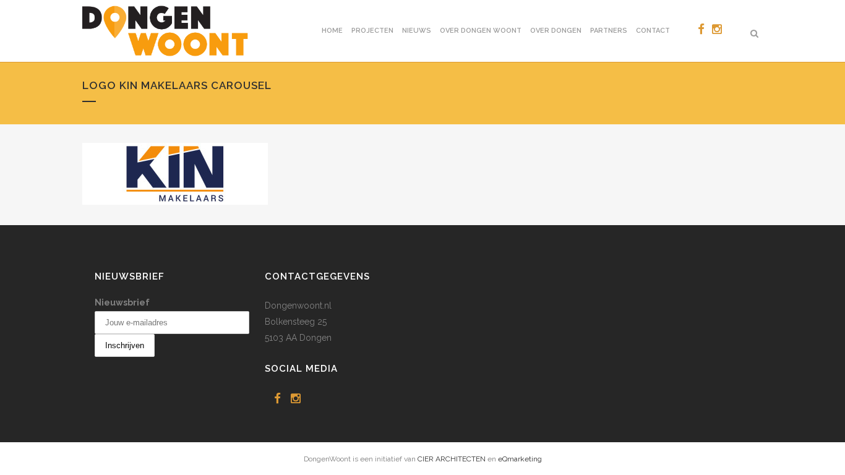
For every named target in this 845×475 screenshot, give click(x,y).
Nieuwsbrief (122, 302)
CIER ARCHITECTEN (452, 459)
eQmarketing (520, 459)
